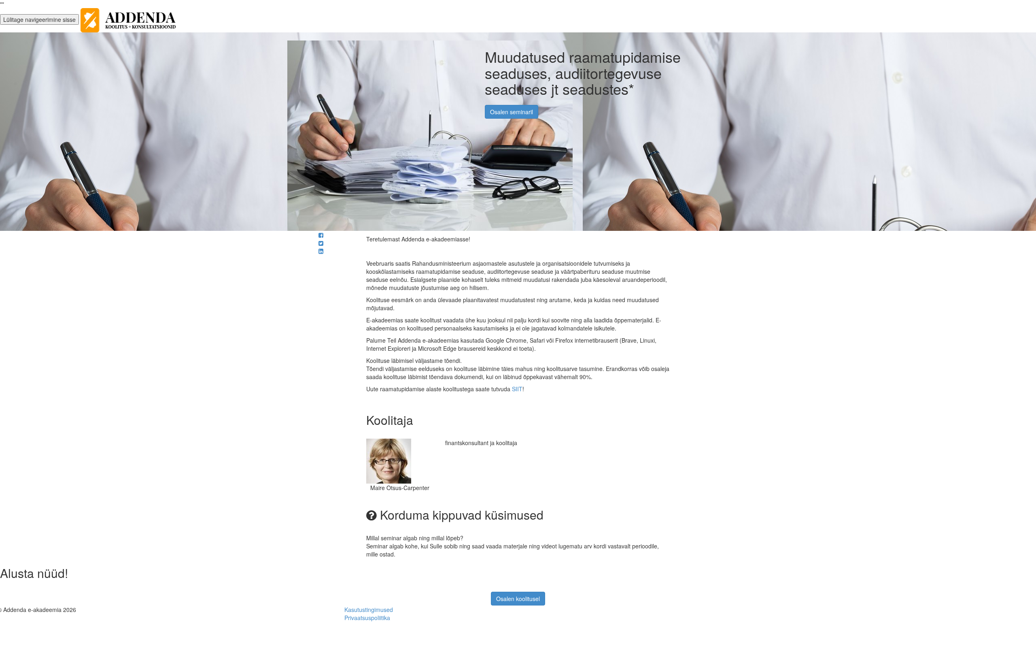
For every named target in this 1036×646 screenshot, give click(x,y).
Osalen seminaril (511, 112)
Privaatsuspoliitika (367, 618)
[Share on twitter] (320, 243)
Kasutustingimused (368, 609)
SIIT (517, 389)
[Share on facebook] (320, 235)
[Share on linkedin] (320, 251)
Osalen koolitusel (518, 599)
